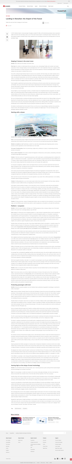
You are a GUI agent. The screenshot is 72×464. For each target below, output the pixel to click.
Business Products (30, 6)
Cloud (57, 422)
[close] (69, 1)
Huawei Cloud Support (58, 442)
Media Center (20, 440)
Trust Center (8, 444)
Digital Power (45, 448)
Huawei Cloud (45, 446)
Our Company (8, 440)
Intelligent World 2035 (34, 442)
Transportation (25, 408)
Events (19, 442)
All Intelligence (28, 422)
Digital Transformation (18, 408)
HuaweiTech (12, 433)
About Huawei (50, 6)
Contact (38, 462)
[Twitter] (7, 40)
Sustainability (8, 442)
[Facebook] (7, 37)
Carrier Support (57, 446)
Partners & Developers (43, 6)
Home (7, 433)
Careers (7, 448)
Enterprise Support (58, 444)
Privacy (47, 462)
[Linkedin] (7, 33)
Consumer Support (58, 440)
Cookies (50, 462)
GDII (31, 447)
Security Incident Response (59, 450)
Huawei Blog (33, 449)
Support (36, 6)
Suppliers (7, 450)
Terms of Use (43, 462)
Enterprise (44, 442)
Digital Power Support (58, 448)
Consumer (44, 440)
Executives (7, 446)
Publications (32, 451)
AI (23, 422)
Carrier (44, 444)
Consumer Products (22, 6)
